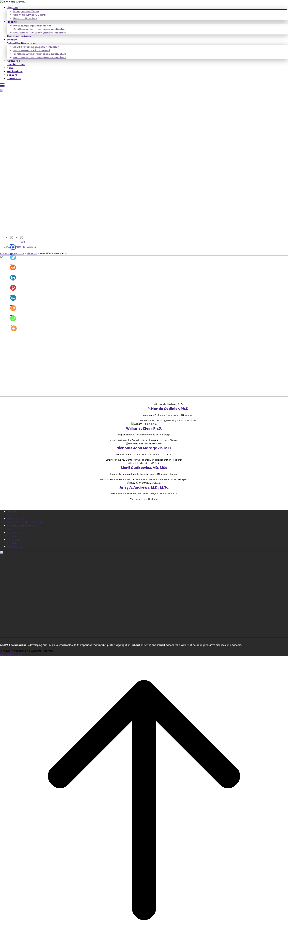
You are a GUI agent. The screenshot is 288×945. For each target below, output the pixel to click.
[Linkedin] (13, 275)
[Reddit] (13, 265)
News (10, 68)
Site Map (12, 543)
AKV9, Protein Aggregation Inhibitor (36, 47)
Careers (12, 75)
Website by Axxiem (11, 654)
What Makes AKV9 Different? (31, 50)
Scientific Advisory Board (29, 14)
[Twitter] (13, 255)
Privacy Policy (14, 546)
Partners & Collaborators (16, 62)
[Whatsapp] (13, 316)
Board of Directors (25, 18)
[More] (13, 326)
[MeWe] (13, 296)
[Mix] (13, 306)
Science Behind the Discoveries (21, 41)
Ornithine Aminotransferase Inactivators (39, 54)
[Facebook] (13, 245)
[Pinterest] (13, 286)
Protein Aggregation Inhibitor (32, 25)
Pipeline (12, 21)
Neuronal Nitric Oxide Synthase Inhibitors (39, 32)
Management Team (26, 11)
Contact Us (14, 78)
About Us (12, 7)
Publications (14, 71)
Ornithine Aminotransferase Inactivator (39, 29)
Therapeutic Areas (19, 36)
